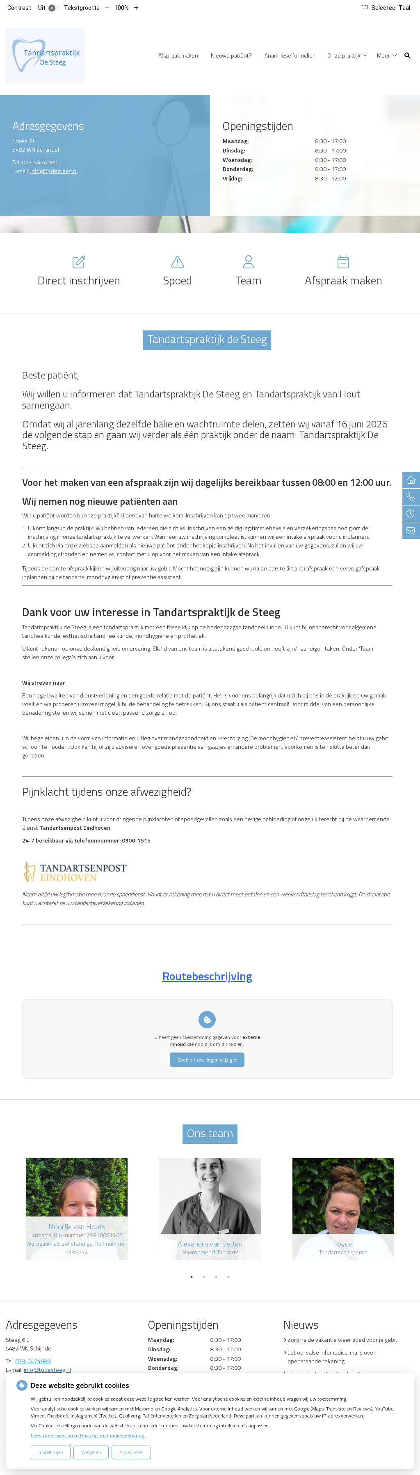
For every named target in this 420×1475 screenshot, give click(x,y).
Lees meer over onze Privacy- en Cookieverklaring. (88, 1435)
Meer (383, 55)
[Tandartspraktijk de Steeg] (45, 54)
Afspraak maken (178, 55)
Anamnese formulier (290, 55)
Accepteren (131, 1452)
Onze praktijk (344, 55)
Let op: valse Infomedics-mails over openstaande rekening (331, 1356)
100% (121, 8)
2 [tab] (204, 1277)
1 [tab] (191, 1277)
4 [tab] (228, 1277)
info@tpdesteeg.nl (54, 170)
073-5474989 (39, 162)
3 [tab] (216, 1277)
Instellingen (51, 1452)
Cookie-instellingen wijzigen (207, 1060)
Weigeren (91, 1452)
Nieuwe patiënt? (231, 55)
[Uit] (54, 7)
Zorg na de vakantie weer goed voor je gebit (342, 1339)
